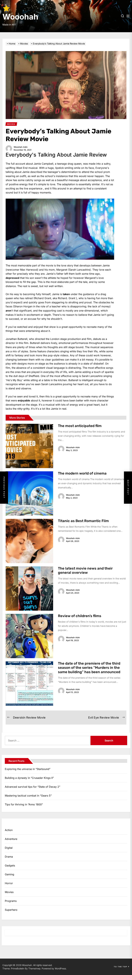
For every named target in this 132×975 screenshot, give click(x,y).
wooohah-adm (21, 147)
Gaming (9, 874)
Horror (9, 883)
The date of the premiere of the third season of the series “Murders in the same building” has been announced (89, 667)
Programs (11, 901)
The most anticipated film (80, 426)
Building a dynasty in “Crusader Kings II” (29, 777)
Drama (9, 856)
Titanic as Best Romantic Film (83, 521)
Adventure (11, 839)
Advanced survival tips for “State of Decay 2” (32, 786)
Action (9, 830)
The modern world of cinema (82, 473)
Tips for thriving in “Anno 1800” (24, 804)
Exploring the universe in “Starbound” (27, 769)
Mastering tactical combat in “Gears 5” (28, 795)
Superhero (11, 909)
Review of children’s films (79, 616)
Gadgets (10, 865)
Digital (9, 847)
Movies (9, 892)
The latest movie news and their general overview (85, 570)
